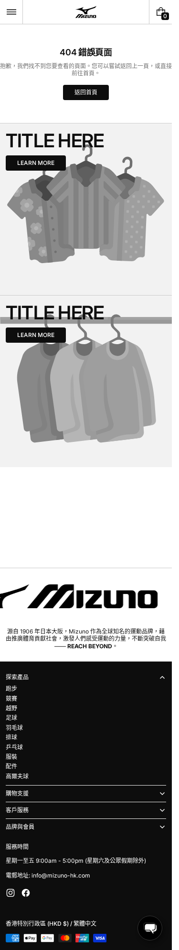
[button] (11, 12)
